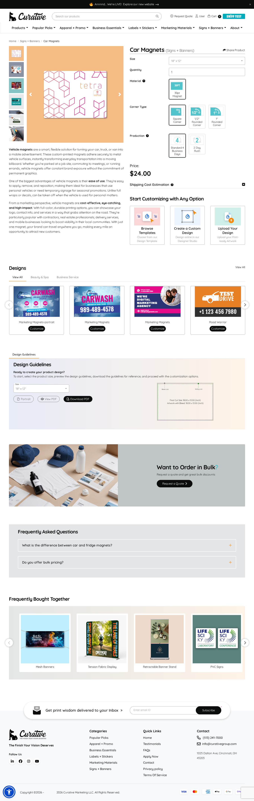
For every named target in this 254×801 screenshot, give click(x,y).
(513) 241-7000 (212, 737)
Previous (9, 305)
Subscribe (208, 710)
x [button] (250, 4)
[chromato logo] (46, 734)
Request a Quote (173, 483)
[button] (177, 85)
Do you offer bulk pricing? (42, 562)
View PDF (51, 399)
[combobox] (207, 61)
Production (137, 135)
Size (132, 59)
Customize (36, 328)
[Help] (143, 81)
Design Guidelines (24, 354)
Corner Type (138, 107)
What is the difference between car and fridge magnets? (67, 545)
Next (245, 305)
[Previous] (30, 94)
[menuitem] (20, 27)
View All (240, 267)
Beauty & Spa (40, 277)
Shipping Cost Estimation (149, 184)
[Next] (119, 94)
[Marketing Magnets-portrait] (36, 301)
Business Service (68, 277)
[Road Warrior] (218, 301)
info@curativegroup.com (219, 744)
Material (135, 81)
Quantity (136, 70)
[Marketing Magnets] (97, 301)
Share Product (235, 50)
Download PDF (79, 399)
